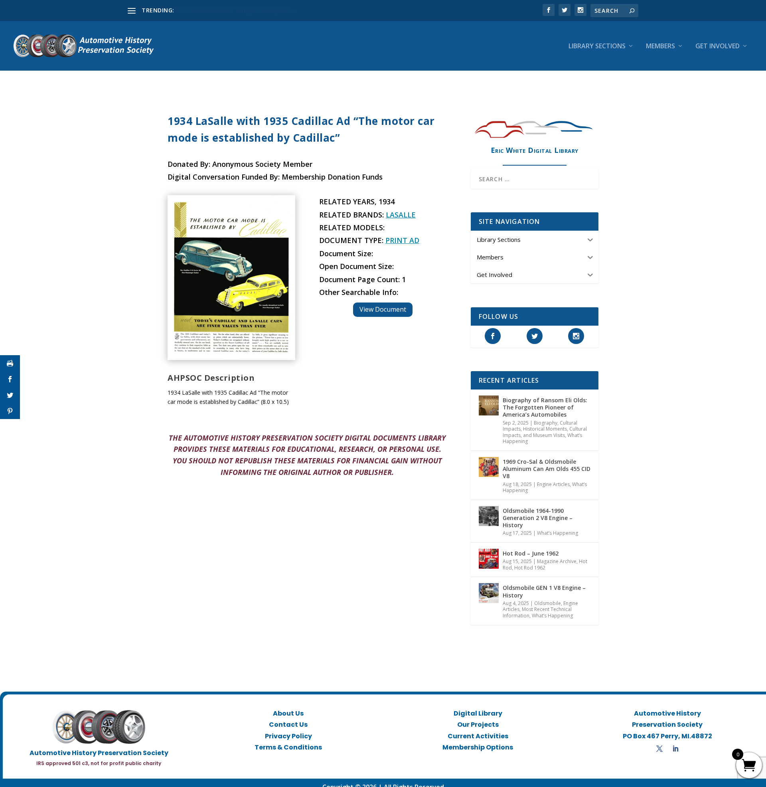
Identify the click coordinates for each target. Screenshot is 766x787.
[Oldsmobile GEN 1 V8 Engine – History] (489, 593)
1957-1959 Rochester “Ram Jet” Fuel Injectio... (235, 10)
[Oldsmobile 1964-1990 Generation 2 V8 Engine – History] (489, 516)
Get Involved (717, 46)
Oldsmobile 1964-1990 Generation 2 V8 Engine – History (538, 518)
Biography (545, 422)
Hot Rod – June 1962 (531, 553)
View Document (382, 309)
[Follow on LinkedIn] (675, 748)
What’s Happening (557, 533)
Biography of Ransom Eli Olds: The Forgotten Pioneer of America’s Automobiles (545, 407)
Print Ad (402, 240)
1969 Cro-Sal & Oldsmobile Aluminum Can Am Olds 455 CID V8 (546, 469)
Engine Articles (553, 484)
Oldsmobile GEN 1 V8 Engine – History (544, 591)
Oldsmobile (547, 603)
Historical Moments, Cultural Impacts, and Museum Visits (545, 432)
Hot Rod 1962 (529, 567)
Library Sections (597, 46)
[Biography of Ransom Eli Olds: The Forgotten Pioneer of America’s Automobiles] (489, 405)
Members (660, 46)
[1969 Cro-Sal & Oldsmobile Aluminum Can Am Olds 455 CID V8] (489, 467)
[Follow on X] (659, 748)
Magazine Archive (556, 561)
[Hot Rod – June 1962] (489, 559)
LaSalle (401, 214)
